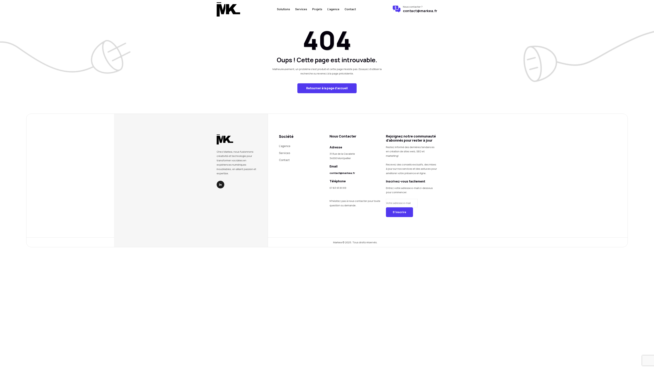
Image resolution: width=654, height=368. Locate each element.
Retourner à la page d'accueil (327, 88)
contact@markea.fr (420, 11)
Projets (317, 9)
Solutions (283, 9)
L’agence (333, 9)
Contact (350, 9)
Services (301, 9)
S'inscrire (399, 212)
